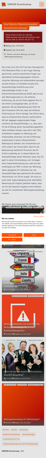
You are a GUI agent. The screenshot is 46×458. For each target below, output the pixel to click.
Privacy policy (38, 216)
